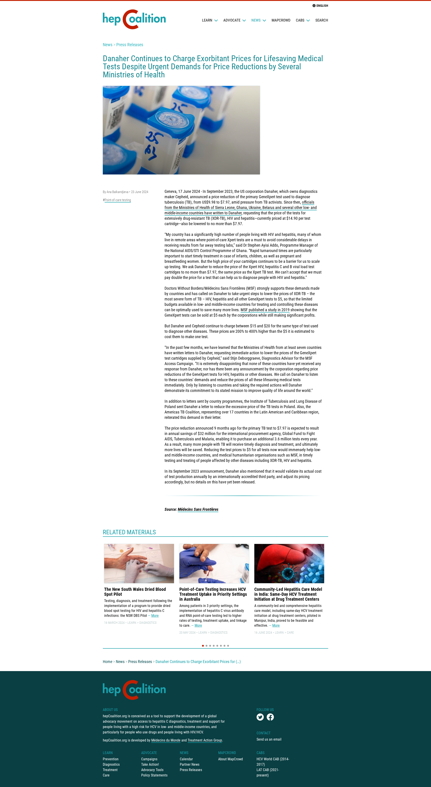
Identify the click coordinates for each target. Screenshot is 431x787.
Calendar (186, 759)
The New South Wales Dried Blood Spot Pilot (135, 592)
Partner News (189, 764)
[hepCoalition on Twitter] (260, 717)
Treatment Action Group (205, 740)
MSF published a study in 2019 (265, 309)
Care (290, 632)
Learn (207, 20)
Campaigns (149, 759)
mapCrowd (281, 20)
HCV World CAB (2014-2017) (273, 762)
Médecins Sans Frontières (198, 509)
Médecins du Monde (165, 740)
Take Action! (150, 764)
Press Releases (129, 44)
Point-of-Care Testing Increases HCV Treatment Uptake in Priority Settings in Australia (213, 594)
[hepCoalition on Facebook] (270, 717)
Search (321, 20)
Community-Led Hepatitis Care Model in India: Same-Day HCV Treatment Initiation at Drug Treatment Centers (288, 594)
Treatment (110, 770)
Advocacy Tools (152, 770)
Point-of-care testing (118, 200)
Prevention (111, 759)
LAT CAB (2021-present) (268, 772)
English (322, 5)
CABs (300, 20)
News (256, 20)
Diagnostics (147, 622)
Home (107, 661)
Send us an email (269, 739)
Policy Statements (154, 775)
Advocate (231, 20)
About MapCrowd (230, 759)
